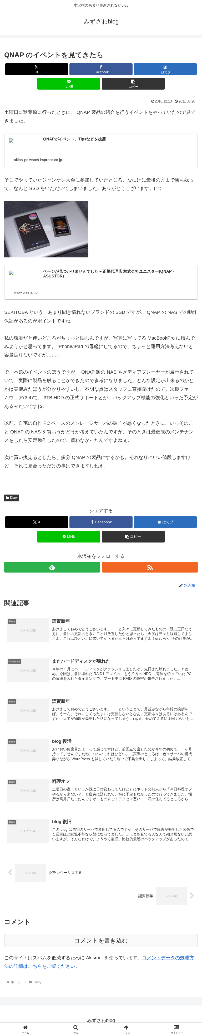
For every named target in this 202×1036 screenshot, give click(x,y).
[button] (133, 84)
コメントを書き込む (101, 940)
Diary (14, 498)
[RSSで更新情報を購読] (150, 567)
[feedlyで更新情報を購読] (52, 567)
